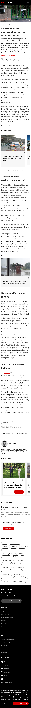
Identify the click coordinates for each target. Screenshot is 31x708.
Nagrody (3, 620)
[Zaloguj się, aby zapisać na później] (23, 480)
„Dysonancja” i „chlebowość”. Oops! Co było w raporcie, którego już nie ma (13, 485)
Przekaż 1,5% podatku (7, 617)
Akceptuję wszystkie (21, 703)
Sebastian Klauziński (15, 443)
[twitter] (11, 427)
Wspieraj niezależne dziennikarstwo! (11, 596)
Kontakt (3, 624)
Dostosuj (6, 703)
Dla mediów (4, 652)
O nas (3, 611)
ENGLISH (4, 630)
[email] (15, 427)
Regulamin (4, 646)
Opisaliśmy (4, 318)
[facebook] (7, 427)
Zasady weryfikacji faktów (8, 639)
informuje (7, 373)
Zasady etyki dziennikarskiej (9, 643)
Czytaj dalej (18, 492)
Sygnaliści (4, 627)
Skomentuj (23, 59)
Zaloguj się (8, 528)
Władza (6, 480)
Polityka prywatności (7, 649)
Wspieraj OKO (5, 614)
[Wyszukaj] (28, 2)
